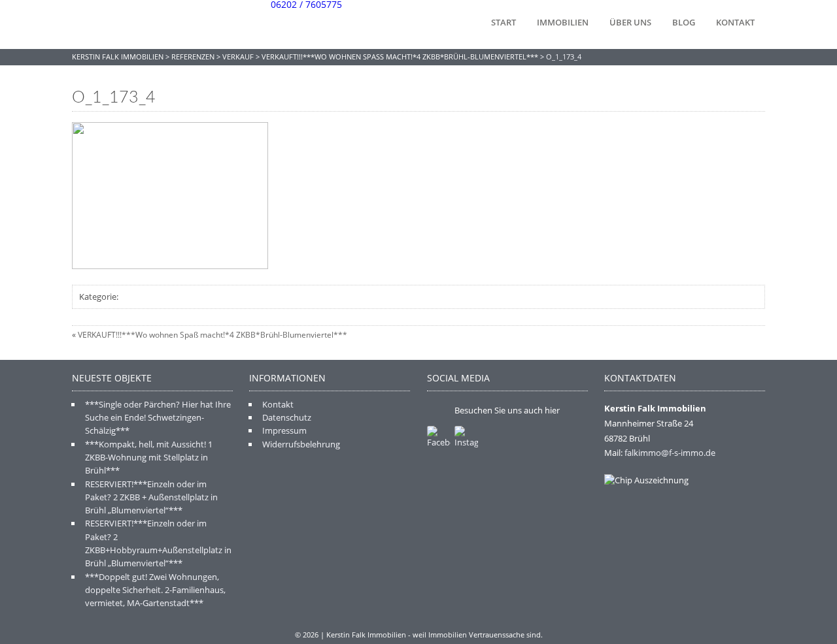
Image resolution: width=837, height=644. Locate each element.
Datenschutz (286, 417)
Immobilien (563, 22)
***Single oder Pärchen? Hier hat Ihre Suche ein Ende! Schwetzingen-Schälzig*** (158, 417)
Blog (683, 22)
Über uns (630, 22)
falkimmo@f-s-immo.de (669, 453)
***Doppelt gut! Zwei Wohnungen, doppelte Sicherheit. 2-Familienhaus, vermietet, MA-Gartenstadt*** (155, 590)
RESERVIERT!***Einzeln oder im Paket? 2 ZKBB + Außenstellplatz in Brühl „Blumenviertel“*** (151, 497)
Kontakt (735, 22)
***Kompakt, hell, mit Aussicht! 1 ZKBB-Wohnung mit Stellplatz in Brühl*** (149, 457)
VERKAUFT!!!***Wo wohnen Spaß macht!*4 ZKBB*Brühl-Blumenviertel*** (212, 334)
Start (503, 22)
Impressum (284, 430)
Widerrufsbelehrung (301, 444)
